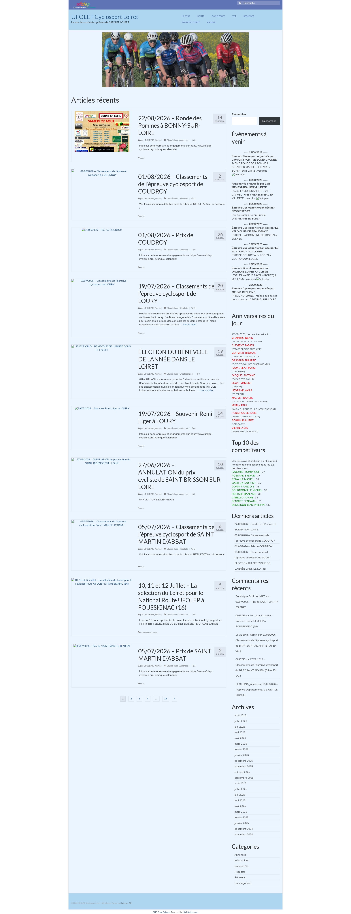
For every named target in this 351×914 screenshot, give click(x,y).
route (142, 158)
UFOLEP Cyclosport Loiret (104, 16)
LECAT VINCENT (242, 382)
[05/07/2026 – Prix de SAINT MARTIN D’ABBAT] (102, 645)
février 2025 (241, 817)
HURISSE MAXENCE (244, 493)
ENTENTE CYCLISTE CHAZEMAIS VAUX (251, 364)
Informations (242, 860)
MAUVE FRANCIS (242, 397)
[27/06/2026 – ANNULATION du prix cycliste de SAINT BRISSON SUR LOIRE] (102, 460)
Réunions (240, 877)
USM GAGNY (239, 424)
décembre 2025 (244, 760)
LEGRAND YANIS (242, 390)
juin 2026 (240, 726)
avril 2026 (240, 738)
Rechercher (239, 114)
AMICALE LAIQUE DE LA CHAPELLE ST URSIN (254, 409)
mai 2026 (240, 732)
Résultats (184, 198)
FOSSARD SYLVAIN (243, 475)
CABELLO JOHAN (242, 497)
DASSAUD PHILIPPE (244, 360)
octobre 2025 (242, 772)
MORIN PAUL (240, 405)
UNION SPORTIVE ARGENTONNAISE (250, 402)
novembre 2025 (244, 766)
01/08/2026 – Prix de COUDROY (253, 546)
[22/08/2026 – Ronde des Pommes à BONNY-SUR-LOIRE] (102, 131)
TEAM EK (237, 387)
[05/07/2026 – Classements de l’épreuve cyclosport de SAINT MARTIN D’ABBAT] (102, 523)
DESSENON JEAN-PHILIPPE (248, 504)
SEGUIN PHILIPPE (243, 420)
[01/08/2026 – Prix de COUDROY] (102, 229)
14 (197, 84)
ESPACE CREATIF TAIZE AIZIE (247, 349)
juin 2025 (240, 794)
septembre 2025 (244, 777)
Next (252, 60)
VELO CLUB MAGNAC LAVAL (246, 417)
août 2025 (240, 783)
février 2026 (241, 749)
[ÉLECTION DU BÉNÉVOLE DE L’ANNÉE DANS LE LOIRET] (102, 348)
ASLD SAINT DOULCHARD (245, 432)
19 (165, 698)
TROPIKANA (238, 372)
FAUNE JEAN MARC (244, 367)
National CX (241, 866)
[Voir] (238, 174)
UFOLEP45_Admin (152, 140)
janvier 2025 (242, 823)
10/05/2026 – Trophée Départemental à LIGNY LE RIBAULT (256, 690)
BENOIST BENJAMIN (244, 501)
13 (194, 84)
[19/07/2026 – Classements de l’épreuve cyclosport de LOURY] (102, 282)
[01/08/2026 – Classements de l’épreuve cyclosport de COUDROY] (102, 172)
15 (201, 84)
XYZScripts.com (191, 912)
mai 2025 (240, 800)
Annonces (183, 140)
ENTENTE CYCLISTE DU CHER (247, 342)
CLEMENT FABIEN (243, 345)
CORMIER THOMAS (244, 352)
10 (183, 84)
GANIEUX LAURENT (244, 482)
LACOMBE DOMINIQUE (246, 471)
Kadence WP (126, 903)
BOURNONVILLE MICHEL (247, 490)
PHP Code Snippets (162, 912)
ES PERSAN (238, 394)
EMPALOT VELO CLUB (243, 379)
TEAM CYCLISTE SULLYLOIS (246, 357)
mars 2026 (241, 743)
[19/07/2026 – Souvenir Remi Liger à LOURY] (102, 408)
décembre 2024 (244, 828)
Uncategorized (186, 374)
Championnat (146, 632)
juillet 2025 (241, 789)
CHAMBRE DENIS (242, 337)
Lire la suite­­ (189, 324)
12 (190, 84)
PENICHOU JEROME (244, 412)
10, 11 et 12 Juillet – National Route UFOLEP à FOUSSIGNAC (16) (254, 621)
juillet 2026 (241, 721)
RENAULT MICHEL (243, 479)
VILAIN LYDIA (240, 427)
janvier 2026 (242, 755)
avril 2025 (240, 806)
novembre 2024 (244, 834)
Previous (99, 60)
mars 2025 (241, 811)
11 (186, 84)
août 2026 (240, 715)
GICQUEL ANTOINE (243, 375)
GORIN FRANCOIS (243, 486)
